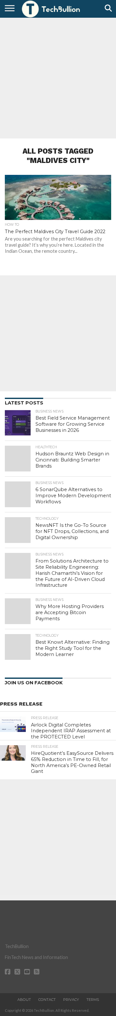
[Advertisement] (58, 77)
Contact (47, 999)
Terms (92, 999)
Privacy (71, 999)
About (24, 999)
